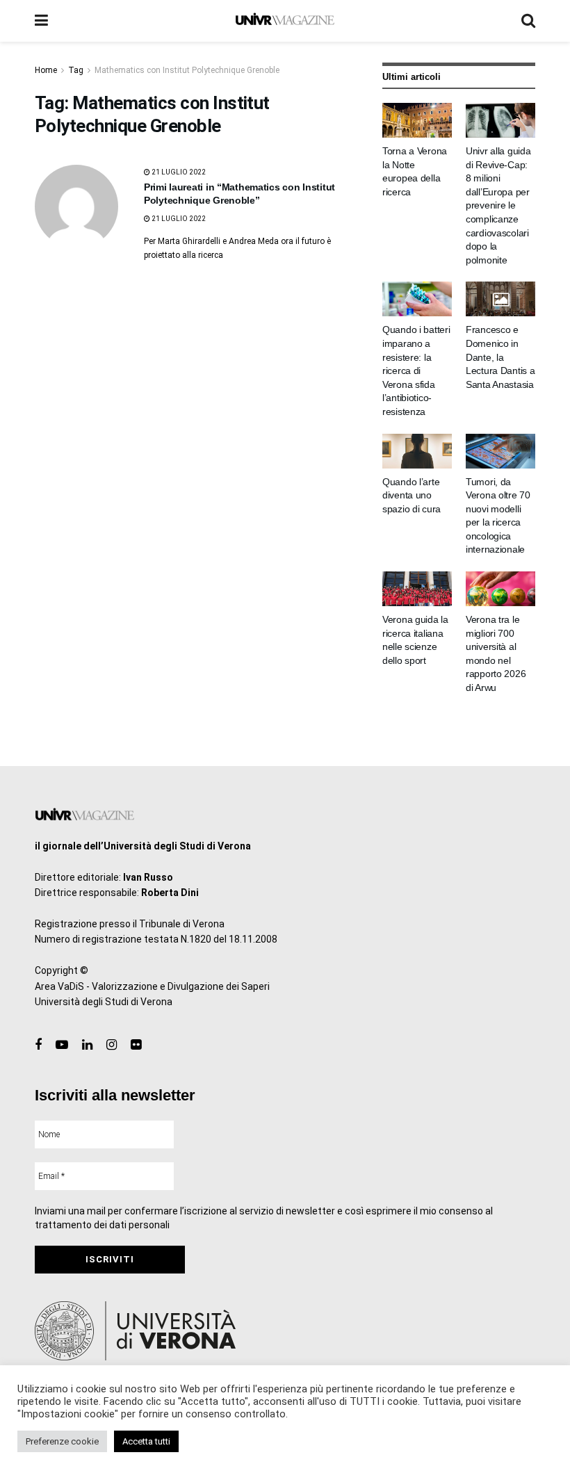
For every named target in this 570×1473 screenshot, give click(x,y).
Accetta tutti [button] (146, 1441)
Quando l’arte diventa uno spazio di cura (411, 495)
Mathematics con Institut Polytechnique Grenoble (187, 70)
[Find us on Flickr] (136, 1045)
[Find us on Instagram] (111, 1045)
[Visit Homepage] (284, 21)
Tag (75, 70)
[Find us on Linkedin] (87, 1045)
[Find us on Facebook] (38, 1045)
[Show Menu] (41, 21)
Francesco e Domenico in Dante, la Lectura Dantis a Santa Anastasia (500, 356)
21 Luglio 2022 (178, 172)
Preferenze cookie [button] (62, 1441)
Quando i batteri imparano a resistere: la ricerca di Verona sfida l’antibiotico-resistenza (416, 370)
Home (46, 70)
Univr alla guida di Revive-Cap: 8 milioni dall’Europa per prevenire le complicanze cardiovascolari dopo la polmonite (498, 205)
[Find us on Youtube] (62, 1045)
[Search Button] (528, 21)
